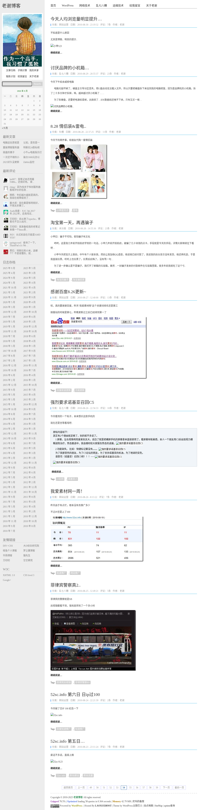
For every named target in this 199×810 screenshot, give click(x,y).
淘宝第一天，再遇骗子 (72, 222)
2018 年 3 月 (9, 346)
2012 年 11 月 (30, 463)
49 (91, 787)
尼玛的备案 (138, 801)
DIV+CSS (8, 545)
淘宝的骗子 (62, 279)
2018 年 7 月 (9, 336)
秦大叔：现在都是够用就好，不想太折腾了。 (25, 204)
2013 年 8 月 (9, 443)
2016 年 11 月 (30, 365)
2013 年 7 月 (29, 443)
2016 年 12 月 (9, 365)
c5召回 (60, 479)
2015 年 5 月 (9, 394)
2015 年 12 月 (9, 385)
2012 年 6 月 (29, 472)
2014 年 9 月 (29, 409)
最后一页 (179, 787)
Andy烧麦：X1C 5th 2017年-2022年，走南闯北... (22, 212)
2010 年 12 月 (30, 516)
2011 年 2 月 (29, 511)
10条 (109, 408)
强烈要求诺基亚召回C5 (72, 402)
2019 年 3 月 (29, 321)
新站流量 (88, 775)
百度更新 (80, 390)
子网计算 (22, 70)
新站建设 (74, 775)
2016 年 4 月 (29, 375)
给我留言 (134, 5)
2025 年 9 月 (9, 268)
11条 (105, 132)
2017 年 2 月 (9, 360)
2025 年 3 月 (29, 273)
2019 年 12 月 (9, 312)
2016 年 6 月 (9, 375)
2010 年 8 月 (29, 526)
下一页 (166, 787)
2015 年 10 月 (30, 385)
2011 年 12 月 (30, 487)
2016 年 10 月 (9, 370)
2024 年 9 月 (9, 278)
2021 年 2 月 (29, 292)
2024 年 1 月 (9, 282)
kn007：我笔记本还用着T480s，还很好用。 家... (22, 180)
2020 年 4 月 (29, 302)
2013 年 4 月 (9, 453)
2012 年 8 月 (29, 467)
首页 (53, 5)
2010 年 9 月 (9, 526)
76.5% (62, 801)
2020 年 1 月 (29, 307)
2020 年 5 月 (9, 302)
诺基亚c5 (72, 479)
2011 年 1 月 (9, 516)
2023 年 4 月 (29, 282)
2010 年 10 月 (30, 521)
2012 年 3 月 (9, 482)
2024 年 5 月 (29, 278)
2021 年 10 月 (9, 287)
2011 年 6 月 (29, 501)
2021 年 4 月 (29, 287)
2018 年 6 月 (29, 336)
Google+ (7, 580)
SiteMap (158, 805)
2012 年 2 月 (29, 482)
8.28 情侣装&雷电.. (68, 126)
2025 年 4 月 (9, 273)
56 (137, 787)
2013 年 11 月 (30, 433)
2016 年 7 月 (29, 370)
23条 (109, 73)
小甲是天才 (62, 210)
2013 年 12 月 (9, 433)
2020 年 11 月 (9, 297)
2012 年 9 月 (9, 467)
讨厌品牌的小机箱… (70, 67)
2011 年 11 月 (9, 492)
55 (130, 787)
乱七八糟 (101, 5)
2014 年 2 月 (9, 428)
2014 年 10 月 (9, 409)
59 (157, 787)
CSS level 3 (28, 575)
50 (97, 787)
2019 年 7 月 (9, 317)
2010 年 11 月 (9, 521)
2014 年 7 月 (29, 414)
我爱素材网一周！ (68, 491)
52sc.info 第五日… (68, 741)
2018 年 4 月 (29, 341)
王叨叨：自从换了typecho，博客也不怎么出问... (25, 220)
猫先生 (26, 555)
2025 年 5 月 (29, 268)
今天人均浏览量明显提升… (76, 19)
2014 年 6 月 (9, 419)
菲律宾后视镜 (64, 682)
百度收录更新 (64, 390)
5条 (109, 591)
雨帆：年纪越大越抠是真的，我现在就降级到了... (25, 196)
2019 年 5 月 (9, 321)
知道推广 (61, 573)
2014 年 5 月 (29, 419)
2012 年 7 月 (9, 472)
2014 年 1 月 (29, 428)
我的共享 (34, 70)
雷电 (75, 210)
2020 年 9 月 (29, 297)
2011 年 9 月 (9, 497)
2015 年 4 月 (29, 394)
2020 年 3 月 (9, 307)
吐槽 (61, 132)
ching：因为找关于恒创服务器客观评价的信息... (25, 188)
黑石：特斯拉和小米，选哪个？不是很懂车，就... (24, 252)
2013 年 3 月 (29, 453)
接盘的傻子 (9, 152)
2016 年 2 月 (9, 380)
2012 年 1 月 (9, 487)
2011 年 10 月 (30, 492)
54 (124, 787)
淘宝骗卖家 (79, 279)
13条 (109, 297)
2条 (109, 700)
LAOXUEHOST (103, 805)
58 (150, 787)
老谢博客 (11, 5)
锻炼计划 (10, 76)
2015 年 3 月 (9, 399)
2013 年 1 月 (29, 458)
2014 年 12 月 (30, 404)
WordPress (67, 5)
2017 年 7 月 (29, 355)
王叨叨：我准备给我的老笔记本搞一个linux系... (25, 228)
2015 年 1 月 (9, 404)
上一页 (81, 787)
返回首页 (68, 787)
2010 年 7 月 (9, 531)
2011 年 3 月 (9, 511)
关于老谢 (151, 5)
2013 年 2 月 (9, 458)
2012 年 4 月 (29, 477)
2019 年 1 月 (9, 326)
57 (143, 787)
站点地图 (148, 805)
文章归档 (10, 70)
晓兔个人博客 (10, 550)
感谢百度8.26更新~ (68, 291)
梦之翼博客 (29, 550)
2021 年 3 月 (9, 292)
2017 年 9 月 (29, 351)
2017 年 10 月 (9, 351)
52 (110, 787)
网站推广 (75, 573)
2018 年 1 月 (29, 346)
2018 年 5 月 (9, 341)
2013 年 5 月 (29, 448)
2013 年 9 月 (29, 438)
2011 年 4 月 (29, 506)
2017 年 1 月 (29, 360)
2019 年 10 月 (30, 312)
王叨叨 (6, 560)
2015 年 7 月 (29, 390)
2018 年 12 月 (30, 326)
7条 (109, 24)
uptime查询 (169, 805)
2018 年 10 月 (30, 331)
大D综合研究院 (31, 545)
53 (117, 787)
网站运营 (63, 24)
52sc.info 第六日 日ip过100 (75, 694)
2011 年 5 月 (9, 506)
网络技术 (84, 5)
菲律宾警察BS (82, 682)
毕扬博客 (7, 555)
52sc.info (61, 775)
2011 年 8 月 (29, 497)
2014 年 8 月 (9, 414)
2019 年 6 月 (29, 317)
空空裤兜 (28, 560)
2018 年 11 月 (9, 331)
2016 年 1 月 (29, 380)
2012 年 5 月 (9, 477)
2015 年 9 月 (9, 390)
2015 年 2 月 (29, 399)
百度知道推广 (64, 729)
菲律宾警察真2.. (66, 585)
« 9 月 (5, 128)
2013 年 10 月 (9, 438)
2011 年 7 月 (9, 501)
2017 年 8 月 (9, 355)
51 (104, 787)
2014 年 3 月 (29, 424)
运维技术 (118, 5)
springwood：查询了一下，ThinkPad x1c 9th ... (23, 244)
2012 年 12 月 (9, 463)
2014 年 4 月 (9, 424)
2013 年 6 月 (9, 448)
